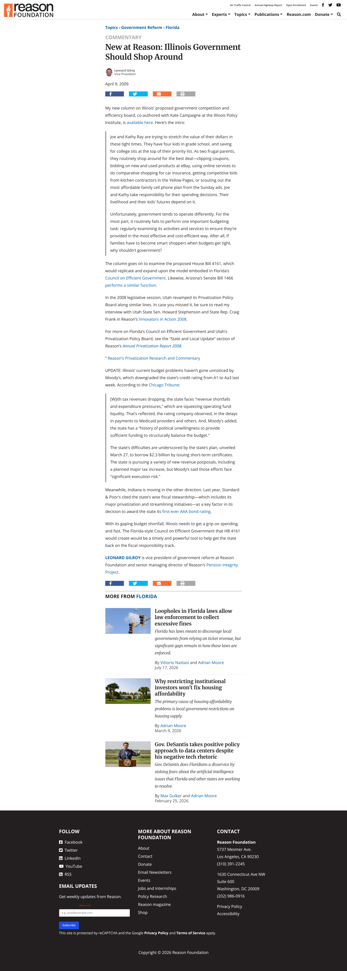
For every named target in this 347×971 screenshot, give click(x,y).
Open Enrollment (296, 5)
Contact (145, 856)
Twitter (71, 850)
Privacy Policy (229, 906)
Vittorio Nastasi (174, 662)
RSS (68, 874)
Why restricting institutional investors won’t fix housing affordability (190, 687)
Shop (143, 912)
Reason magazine (154, 904)
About (198, 14)
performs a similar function (130, 285)
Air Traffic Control (240, 5)
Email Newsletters (154, 872)
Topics (240, 14)
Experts (219, 14)
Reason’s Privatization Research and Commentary (154, 358)
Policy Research (152, 896)
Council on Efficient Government (135, 278)
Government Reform (141, 27)
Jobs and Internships (157, 888)
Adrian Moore (211, 662)
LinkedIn (73, 858)
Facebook (74, 842)
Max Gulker (171, 795)
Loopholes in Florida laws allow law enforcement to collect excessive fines (193, 617)
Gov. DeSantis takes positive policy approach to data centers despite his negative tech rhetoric (197, 750)
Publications (266, 14)
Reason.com (299, 14)
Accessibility (228, 913)
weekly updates (81, 896)
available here (140, 122)
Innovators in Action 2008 (162, 319)
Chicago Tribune (164, 385)
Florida (172, 27)
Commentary (123, 37)
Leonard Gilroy (123, 557)
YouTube (74, 866)
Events (314, 5)
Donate (322, 14)
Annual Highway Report (268, 5)
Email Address (75, 905)
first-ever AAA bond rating (186, 511)
